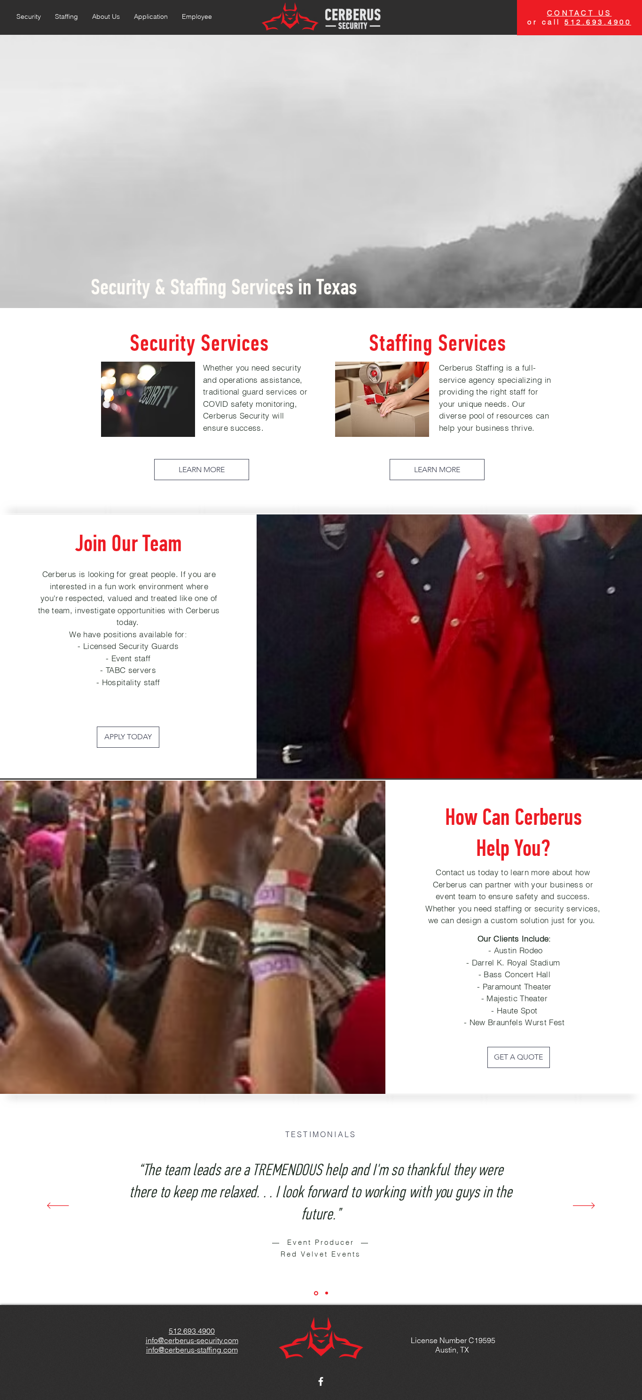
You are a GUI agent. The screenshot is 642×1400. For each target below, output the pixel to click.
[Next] (584, 1206)
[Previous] (58, 1206)
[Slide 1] (316, 1293)
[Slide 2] (326, 1293)
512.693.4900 (597, 21)
